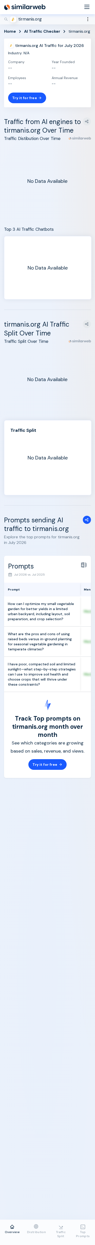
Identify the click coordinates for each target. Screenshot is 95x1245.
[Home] (25, 7)
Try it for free (24, 98)
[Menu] (87, 7)
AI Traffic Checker (42, 31)
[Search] (47, 19)
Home (10, 31)
